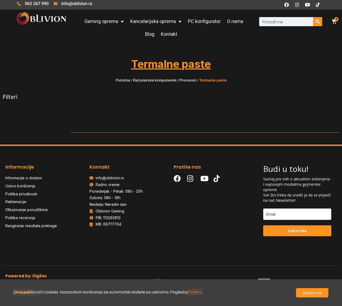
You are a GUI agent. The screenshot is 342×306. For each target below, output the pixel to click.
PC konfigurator (204, 21)
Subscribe (297, 230)
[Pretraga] (317, 21)
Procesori (188, 80)
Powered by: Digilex (26, 276)
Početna (123, 80)
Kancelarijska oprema (153, 21)
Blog (149, 34)
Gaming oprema (101, 21)
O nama (235, 21)
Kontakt (169, 34)
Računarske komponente (155, 80)
